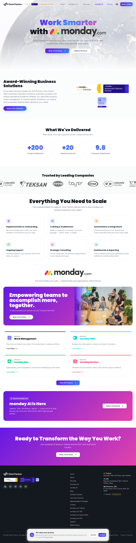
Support (73, 522)
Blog (71, 491)
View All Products (66, 383)
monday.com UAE (76, 511)
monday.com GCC (76, 518)
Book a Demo (126, 4)
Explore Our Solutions (15, 108)
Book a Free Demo (55, 51)
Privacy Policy (49, 537)
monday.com (73, 4)
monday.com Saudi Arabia (79, 515)
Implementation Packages (79, 501)
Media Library (75, 525)
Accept (102, 535)
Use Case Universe (77, 498)
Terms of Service (126, 535)
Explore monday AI (113, 406)
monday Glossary (76, 494)
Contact (110, 4)
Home (72, 474)
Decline (93, 535)
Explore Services (80, 51)
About (62, 4)
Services (86, 4)
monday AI (99, 4)
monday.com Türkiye (77, 508)
